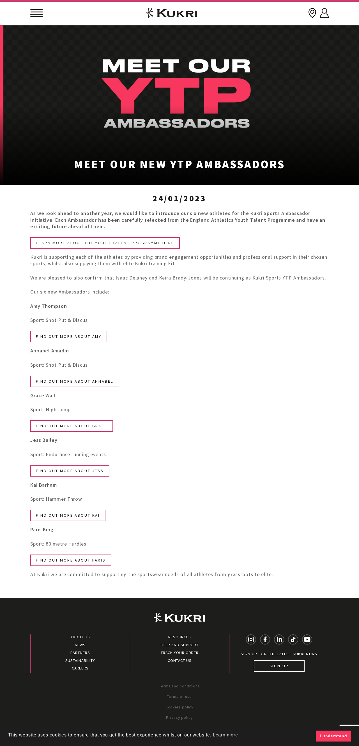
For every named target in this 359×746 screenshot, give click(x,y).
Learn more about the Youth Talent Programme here (105, 242)
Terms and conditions (179, 686)
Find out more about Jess (70, 470)
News (80, 644)
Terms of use (179, 696)
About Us (80, 636)
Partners (80, 652)
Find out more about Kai (68, 515)
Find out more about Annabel (75, 381)
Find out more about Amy (69, 336)
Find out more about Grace (71, 425)
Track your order (180, 652)
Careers (80, 668)
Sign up (279, 665)
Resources (179, 636)
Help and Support (180, 644)
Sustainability (80, 660)
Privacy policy (179, 717)
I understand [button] (333, 736)
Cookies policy (179, 707)
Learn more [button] (225, 735)
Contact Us (180, 660)
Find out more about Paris (71, 560)
